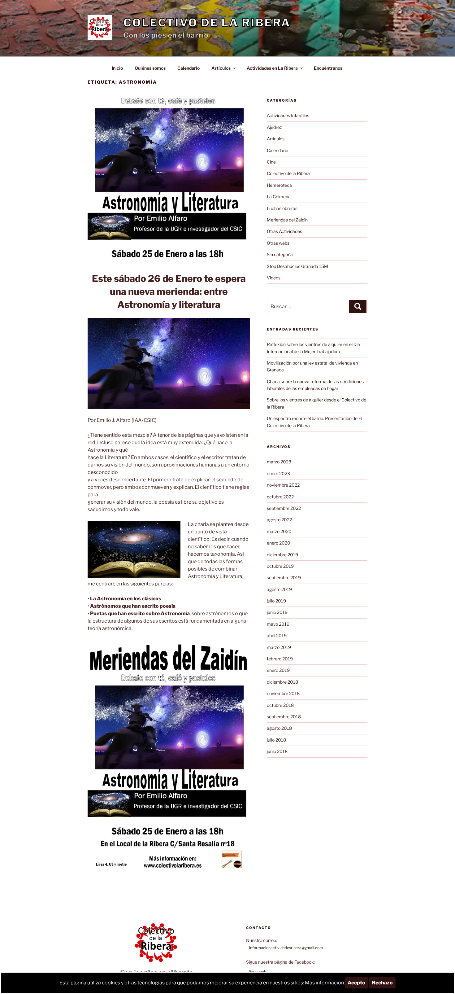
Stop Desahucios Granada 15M (297, 266)
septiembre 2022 (284, 508)
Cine (271, 161)
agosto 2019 (279, 589)
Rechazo (382, 983)
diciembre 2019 (282, 554)
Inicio (117, 68)
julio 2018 (276, 739)
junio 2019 (277, 612)
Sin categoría (280, 254)
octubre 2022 (280, 496)
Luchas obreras (282, 208)
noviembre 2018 (283, 693)
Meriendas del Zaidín (287, 219)
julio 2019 (276, 600)
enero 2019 (278, 670)
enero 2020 (278, 542)
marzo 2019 (279, 647)
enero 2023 (278, 473)
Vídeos (273, 277)
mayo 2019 (278, 624)
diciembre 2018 (282, 682)
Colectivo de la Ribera (207, 22)
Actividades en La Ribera (272, 68)
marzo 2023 (279, 461)
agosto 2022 (279, 519)
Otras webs (278, 243)
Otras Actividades (284, 231)
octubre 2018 (280, 705)
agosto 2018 (279, 728)
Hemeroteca (279, 185)
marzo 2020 (279, 531)
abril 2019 (277, 635)
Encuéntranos (328, 68)
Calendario (188, 68)
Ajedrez (274, 127)
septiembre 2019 (284, 577)
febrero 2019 (280, 658)
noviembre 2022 (283, 485)
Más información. (325, 983)
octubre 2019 (280, 566)
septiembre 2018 (284, 716)
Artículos (221, 68)
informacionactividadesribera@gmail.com (286, 947)
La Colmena (279, 196)
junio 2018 (277, 751)
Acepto (356, 983)
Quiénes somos (150, 68)
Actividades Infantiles (288, 115)
